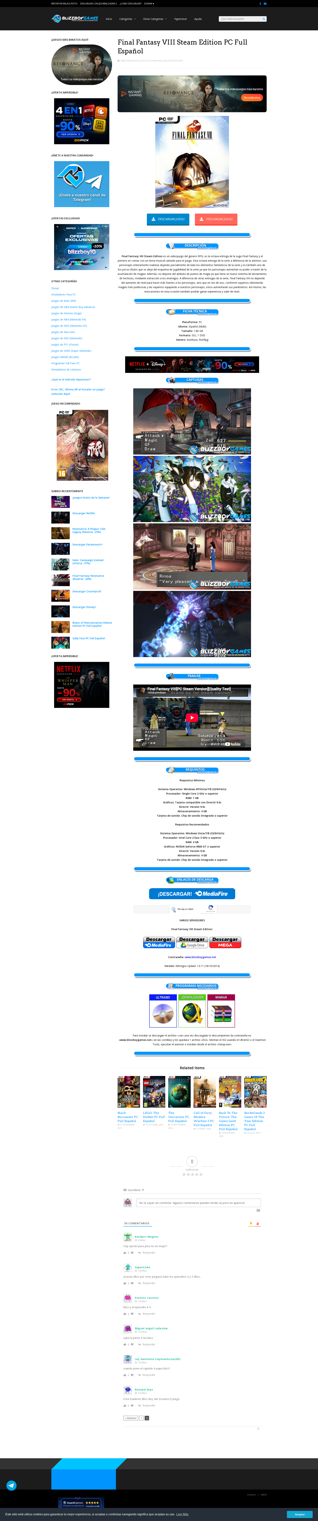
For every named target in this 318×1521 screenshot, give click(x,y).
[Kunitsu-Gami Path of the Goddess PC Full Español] (82, 479)
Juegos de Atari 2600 (63, 300)
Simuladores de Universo (66, 369)
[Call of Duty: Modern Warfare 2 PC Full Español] (205, 1106)
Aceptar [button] (300, 1514)
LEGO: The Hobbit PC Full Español (154, 1117)
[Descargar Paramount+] (60, 554)
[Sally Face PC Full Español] (60, 647)
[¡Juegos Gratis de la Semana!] (60, 507)
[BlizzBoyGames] (74, 22)
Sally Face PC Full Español (89, 638)
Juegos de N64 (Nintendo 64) (68, 319)
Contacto (251, 1494)
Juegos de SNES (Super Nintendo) (71, 350)
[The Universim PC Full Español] (179, 1106)
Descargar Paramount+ (88, 544)
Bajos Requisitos (130, 60)
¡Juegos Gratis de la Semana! (91, 497)
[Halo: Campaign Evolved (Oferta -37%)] (60, 569)
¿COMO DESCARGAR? (131, 3)
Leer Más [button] (182, 1514)
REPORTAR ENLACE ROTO (64, 3)
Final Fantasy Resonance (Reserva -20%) (88, 577)
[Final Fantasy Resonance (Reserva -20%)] (60, 585)
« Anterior (131, 1418)
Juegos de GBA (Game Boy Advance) (73, 307)
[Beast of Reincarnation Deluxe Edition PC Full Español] (60, 632)
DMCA (264, 1494)
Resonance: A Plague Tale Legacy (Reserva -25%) (89, 530)
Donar (55, 288)
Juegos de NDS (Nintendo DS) (69, 325)
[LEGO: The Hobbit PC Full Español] (154, 1106)
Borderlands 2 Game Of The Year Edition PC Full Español (254, 1121)
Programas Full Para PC (65, 363)
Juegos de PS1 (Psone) (64, 344)
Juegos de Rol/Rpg (173, 60)
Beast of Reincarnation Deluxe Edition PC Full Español (92, 624)
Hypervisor (180, 19)
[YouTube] (265, 3)
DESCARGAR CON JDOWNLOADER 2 (98, 3)
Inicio (109, 19)
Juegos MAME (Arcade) (65, 357)
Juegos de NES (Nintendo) (66, 338)
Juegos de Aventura (151, 60)
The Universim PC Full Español (178, 1117)
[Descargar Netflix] (60, 522)
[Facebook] (260, 3)
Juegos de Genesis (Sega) (66, 313)
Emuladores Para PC (63, 294)
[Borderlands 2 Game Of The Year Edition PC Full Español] (255, 1106)
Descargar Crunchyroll (87, 591)
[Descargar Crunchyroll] (60, 600)
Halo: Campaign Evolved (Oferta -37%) (88, 561)
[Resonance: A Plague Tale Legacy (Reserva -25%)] (60, 538)
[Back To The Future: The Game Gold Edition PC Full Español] (230, 1106)
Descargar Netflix (84, 513)
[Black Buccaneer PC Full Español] (129, 1106)
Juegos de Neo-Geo (63, 332)
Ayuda (198, 19)
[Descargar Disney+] (60, 616)
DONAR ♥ (149, 3)
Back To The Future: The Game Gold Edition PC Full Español (228, 1121)
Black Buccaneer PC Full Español (128, 1117)
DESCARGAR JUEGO (171, 219)
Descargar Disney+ (84, 607)
